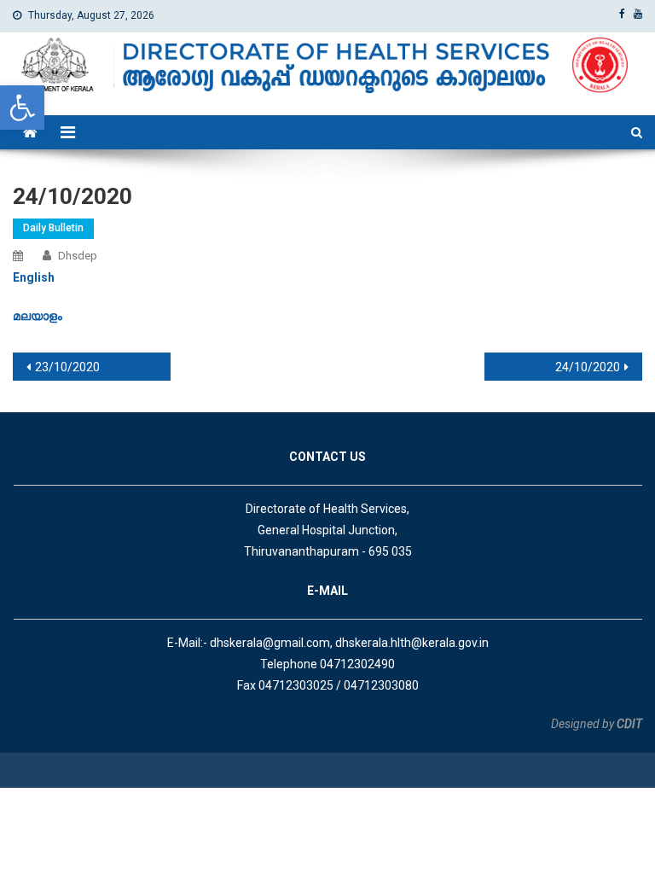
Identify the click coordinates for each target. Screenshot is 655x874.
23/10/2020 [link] (67, 367)
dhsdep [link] (77, 255)
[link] (22, 107)
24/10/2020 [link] (587, 367)
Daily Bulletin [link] (53, 228)
